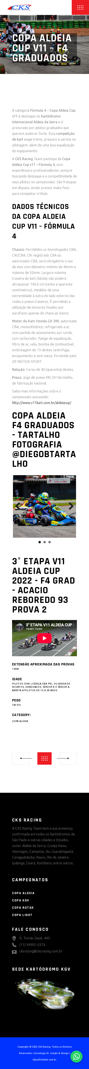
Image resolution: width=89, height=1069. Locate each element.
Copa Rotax (23, 907)
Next (69, 506)
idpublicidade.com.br (44, 1059)
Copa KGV (20, 900)
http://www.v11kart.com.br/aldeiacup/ (41, 403)
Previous (19, 506)
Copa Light (22, 915)
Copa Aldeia (20, 721)
